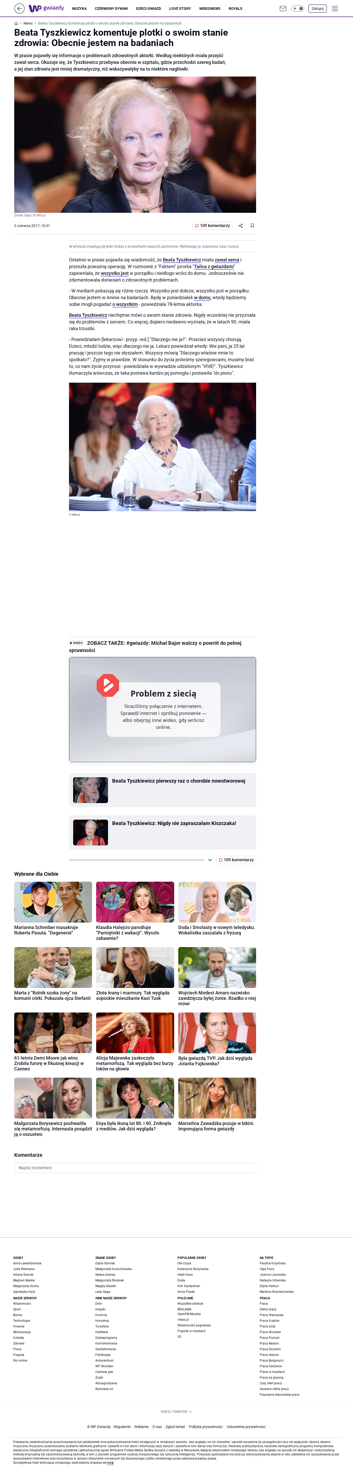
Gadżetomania (105, 1349)
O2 (179, 1337)
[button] (297, 8)
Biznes (17, 1315)
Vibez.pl (183, 1319)
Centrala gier (104, 1372)
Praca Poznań (270, 1338)
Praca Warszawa (271, 1315)
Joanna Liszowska (273, 1274)
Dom (98, 1303)
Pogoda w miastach (192, 1331)
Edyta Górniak (105, 1263)
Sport (17, 1309)
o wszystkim (125, 304)
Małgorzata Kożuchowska (113, 1269)
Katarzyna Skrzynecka (193, 1269)
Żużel (99, 1377)
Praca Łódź (267, 1326)
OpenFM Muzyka (189, 1314)
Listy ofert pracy (271, 1383)
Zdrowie (18, 1343)
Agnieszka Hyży (24, 1292)
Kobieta (18, 1338)
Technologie (21, 1321)
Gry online (20, 1360)
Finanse (18, 1326)
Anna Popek (186, 1292)
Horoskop (102, 1321)
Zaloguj (318, 8)
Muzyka (79, 8)
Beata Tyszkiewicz (182, 259)
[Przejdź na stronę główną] (19, 12)
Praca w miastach (272, 1372)
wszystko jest (115, 273)
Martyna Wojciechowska (277, 1292)
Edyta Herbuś (269, 1286)
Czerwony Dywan (111, 8)
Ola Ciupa (184, 1263)
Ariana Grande (23, 1274)
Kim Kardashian (189, 1286)
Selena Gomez (105, 1274)
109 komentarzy (215, 225)
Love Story (180, 8)
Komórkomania (106, 1343)
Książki (100, 1309)
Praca (17, 1349)
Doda (181, 1280)
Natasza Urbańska (273, 1280)
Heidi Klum (185, 1274)
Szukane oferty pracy (274, 1389)
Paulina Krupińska (273, 1263)
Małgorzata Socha (26, 1286)
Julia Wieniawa (24, 1269)
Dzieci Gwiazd (148, 8)
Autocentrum (104, 1360)
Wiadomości (22, 1303)
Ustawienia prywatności (245, 1427)
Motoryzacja (21, 1332)
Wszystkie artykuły (190, 1303)
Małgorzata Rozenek (109, 1280)
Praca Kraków (269, 1321)
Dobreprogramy (106, 1338)
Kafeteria (101, 1332)
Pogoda (18, 1355)
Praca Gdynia (269, 1355)
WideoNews (209, 8)
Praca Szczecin (270, 1349)
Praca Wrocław (270, 1332)
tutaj (110, 1462)
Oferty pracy (268, 1309)
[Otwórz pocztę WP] (283, 8)
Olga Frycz (267, 1269)
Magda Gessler (105, 1286)
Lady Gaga (102, 1292)
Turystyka (102, 1326)
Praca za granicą (271, 1377)
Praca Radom (269, 1343)
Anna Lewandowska (27, 1263)
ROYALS (235, 8)
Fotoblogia (103, 1355)
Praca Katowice (271, 1366)
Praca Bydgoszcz (272, 1360)
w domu (202, 297)
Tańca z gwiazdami (214, 266)
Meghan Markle (24, 1280)
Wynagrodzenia (106, 1383)
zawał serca (227, 259)
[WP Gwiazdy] (50, 8)
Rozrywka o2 (104, 1389)
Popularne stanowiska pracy (280, 1394)
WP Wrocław (104, 1366)
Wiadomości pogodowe (194, 1325)
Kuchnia (101, 1315)
